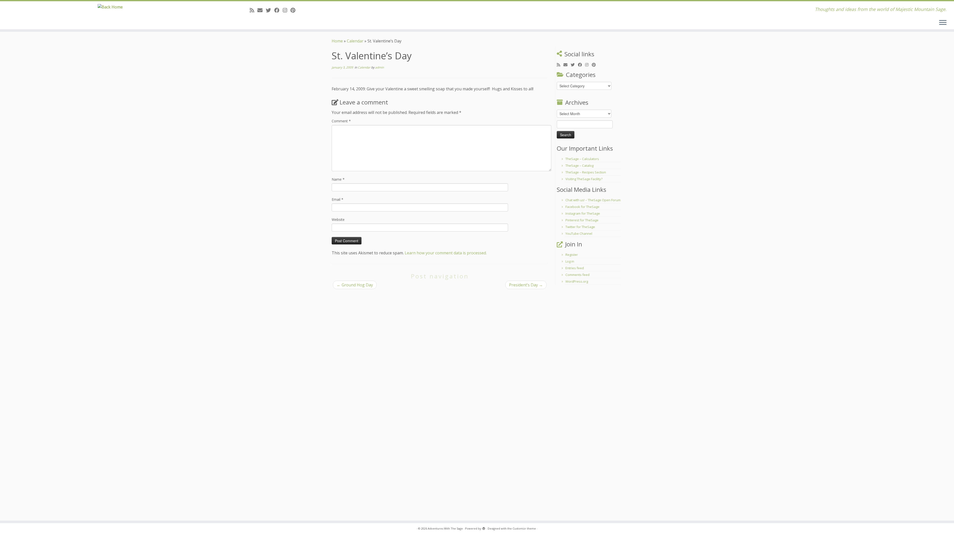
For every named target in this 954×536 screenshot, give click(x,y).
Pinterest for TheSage (581, 220)
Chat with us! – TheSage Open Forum (593, 200)
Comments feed (577, 274)
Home (337, 41)
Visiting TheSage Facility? (583, 179)
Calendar (355, 41)
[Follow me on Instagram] (286, 10)
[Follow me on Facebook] (278, 10)
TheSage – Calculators (582, 159)
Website (338, 219)
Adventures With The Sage (445, 528)
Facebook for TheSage (582, 206)
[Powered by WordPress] (483, 527)
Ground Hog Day (355, 285)
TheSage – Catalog (579, 165)
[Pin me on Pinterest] (294, 10)
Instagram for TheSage (582, 213)
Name (338, 179)
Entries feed (574, 268)
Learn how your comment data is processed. (446, 253)
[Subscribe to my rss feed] (253, 10)
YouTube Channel (578, 233)
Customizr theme (524, 528)
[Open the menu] (943, 23)
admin (379, 67)
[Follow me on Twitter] (270, 10)
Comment (341, 121)
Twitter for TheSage (580, 227)
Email (337, 199)
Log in (569, 261)
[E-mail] (261, 10)
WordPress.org (576, 281)
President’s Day (526, 285)
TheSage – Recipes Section (585, 172)
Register (571, 254)
